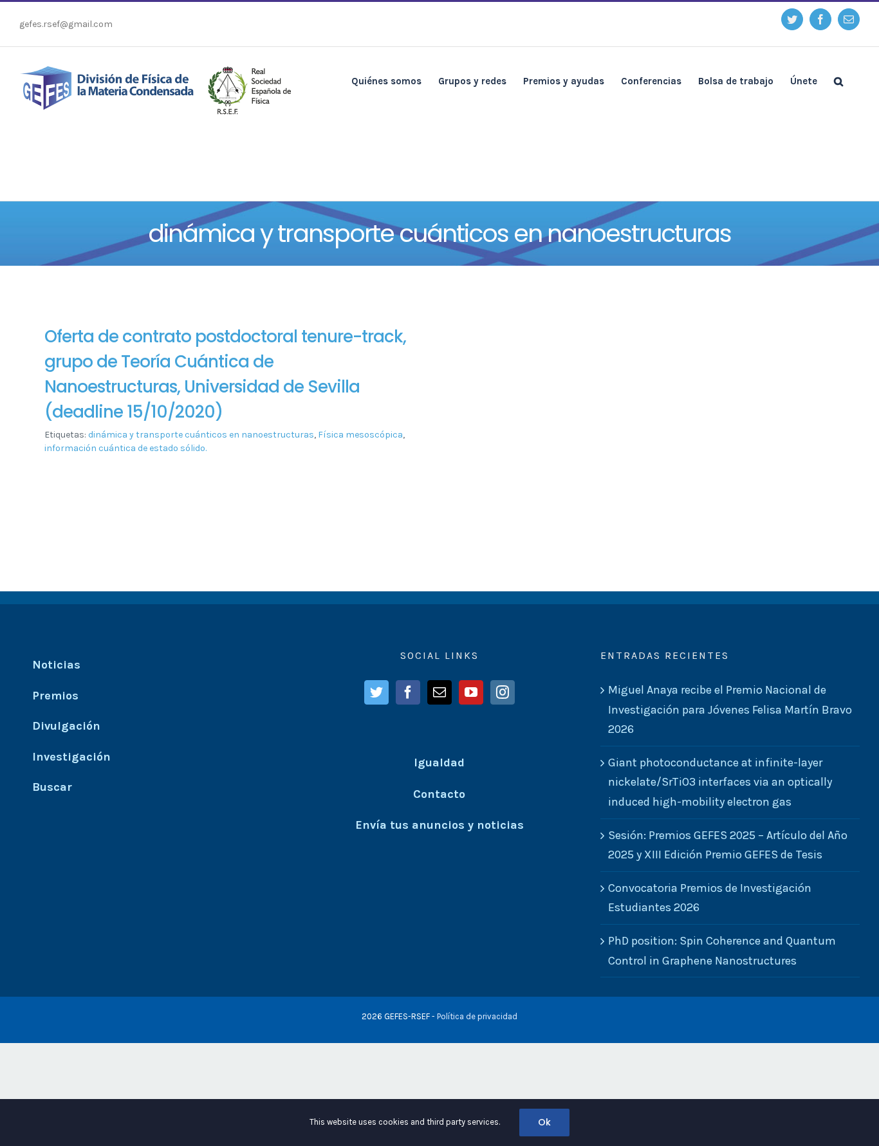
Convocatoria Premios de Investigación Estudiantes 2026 (709, 898)
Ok (544, 1122)
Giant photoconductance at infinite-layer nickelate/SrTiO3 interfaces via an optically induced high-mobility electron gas (720, 782)
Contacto (439, 794)
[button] (838, 80)
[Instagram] (502, 692)
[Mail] (439, 692)
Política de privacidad (477, 1016)
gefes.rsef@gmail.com (66, 24)
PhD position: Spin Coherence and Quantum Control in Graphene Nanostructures (722, 951)
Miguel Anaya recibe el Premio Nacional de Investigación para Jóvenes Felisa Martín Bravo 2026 (730, 709)
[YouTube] (471, 692)
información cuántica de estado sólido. (125, 448)
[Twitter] (376, 692)
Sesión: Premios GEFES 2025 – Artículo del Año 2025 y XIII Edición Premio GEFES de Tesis (727, 845)
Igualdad (439, 762)
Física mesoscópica (360, 434)
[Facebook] (408, 692)
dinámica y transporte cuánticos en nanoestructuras (201, 434)
